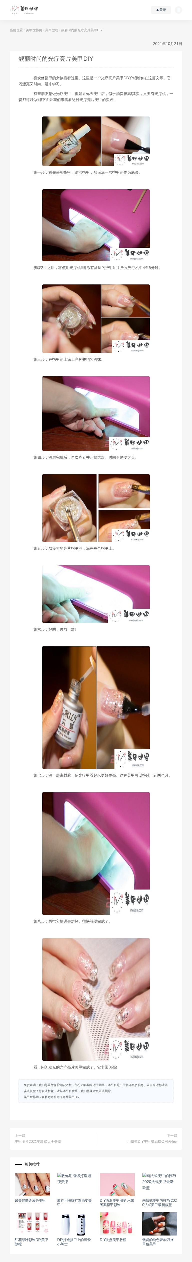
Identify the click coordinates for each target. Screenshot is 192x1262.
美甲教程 (51, 30)
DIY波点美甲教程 (113, 1240)
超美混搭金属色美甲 (30, 1201)
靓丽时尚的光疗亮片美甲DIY (60, 1097)
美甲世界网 (34, 30)
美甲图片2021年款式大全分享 (38, 1142)
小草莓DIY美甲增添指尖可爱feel (152, 1142)
